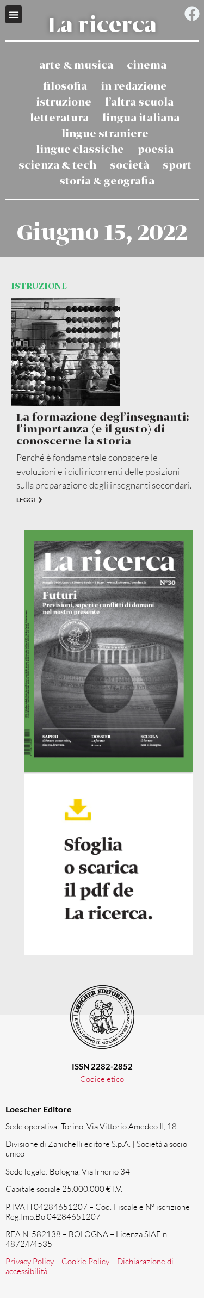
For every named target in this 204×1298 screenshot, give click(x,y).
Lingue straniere (105, 134)
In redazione (134, 87)
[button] (13, 14)
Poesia (156, 150)
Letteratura (59, 118)
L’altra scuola (139, 102)
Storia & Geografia (106, 181)
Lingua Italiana (141, 118)
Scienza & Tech (57, 165)
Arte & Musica (76, 65)
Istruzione (63, 102)
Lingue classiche (80, 150)
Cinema (146, 65)
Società (129, 165)
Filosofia (65, 87)
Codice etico (102, 1079)
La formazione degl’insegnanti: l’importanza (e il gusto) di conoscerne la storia (102, 429)
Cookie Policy (85, 1261)
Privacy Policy (29, 1261)
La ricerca (102, 26)
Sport (177, 165)
